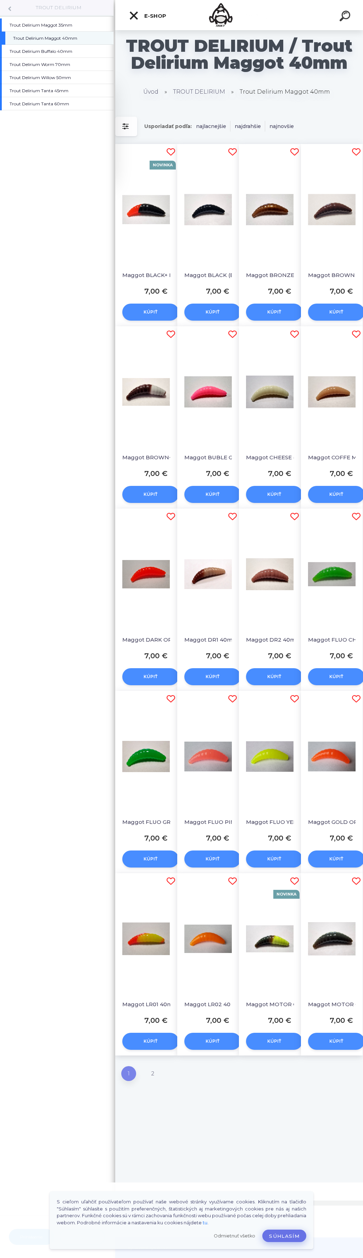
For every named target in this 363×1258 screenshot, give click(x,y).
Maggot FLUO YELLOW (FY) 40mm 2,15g (276, 822)
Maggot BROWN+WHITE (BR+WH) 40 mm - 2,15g (153, 457)
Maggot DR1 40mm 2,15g (215, 639)
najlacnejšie (211, 126)
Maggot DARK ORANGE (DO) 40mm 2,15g (153, 639)
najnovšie (281, 126)
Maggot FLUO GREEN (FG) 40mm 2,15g (153, 822)
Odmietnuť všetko (234, 1235)
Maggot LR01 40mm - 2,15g (153, 1004)
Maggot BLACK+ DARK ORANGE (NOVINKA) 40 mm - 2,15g (153, 275)
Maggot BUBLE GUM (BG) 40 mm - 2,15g (215, 457)
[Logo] (239, 15)
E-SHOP (154, 15)
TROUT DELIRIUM (59, 7)
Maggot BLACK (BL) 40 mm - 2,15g (215, 275)
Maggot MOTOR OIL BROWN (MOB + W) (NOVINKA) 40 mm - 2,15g (276, 1004)
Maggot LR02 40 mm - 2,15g (215, 1004)
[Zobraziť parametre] (126, 126)
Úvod (150, 91)
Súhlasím (284, 1236)
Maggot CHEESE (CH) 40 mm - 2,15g (276, 457)
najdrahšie (248, 126)
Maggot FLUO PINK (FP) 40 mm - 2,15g (215, 822)
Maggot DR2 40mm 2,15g (276, 639)
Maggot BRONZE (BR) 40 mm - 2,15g (276, 275)
